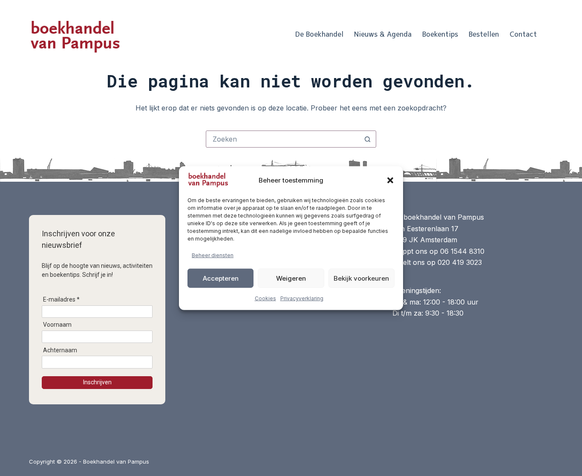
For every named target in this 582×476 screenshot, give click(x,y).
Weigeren (291, 278)
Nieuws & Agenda (383, 34)
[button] (390, 180)
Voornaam (57, 324)
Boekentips (440, 34)
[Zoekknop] (368, 139)
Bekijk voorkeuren (361, 278)
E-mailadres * (61, 299)
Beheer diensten (212, 255)
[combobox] (283, 139)
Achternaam (60, 350)
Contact (523, 34)
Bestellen (484, 34)
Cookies (265, 298)
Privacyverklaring (301, 298)
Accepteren (221, 278)
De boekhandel (319, 34)
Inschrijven (97, 382)
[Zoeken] (550, 34)
